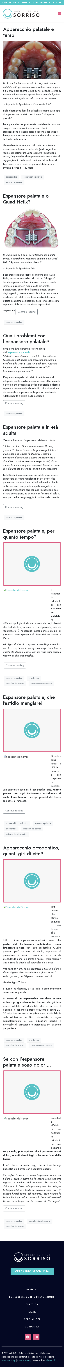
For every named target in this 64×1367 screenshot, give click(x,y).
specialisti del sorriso (15, 683)
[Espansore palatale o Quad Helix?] (32, 228)
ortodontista (34, 678)
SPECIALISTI (32, 1319)
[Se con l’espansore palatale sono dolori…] (32, 1092)
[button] (32, 1271)
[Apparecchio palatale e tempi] (32, 59)
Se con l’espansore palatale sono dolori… (27, 1061)
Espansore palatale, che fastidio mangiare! (29, 700)
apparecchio (11, 176)
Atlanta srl (50, 1360)
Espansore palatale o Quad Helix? (26, 198)
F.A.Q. (32, 1311)
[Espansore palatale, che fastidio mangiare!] (32, 730)
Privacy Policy (8, 1360)
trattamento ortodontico (41, 683)
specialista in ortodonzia (39, 1221)
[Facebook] (28, 1337)
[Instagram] (36, 1337)
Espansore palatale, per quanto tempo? (29, 533)
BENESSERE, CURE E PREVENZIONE (32, 1296)
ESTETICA (32, 1304)
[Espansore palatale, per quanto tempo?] (32, 563)
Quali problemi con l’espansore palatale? (26, 338)
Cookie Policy (24, 1360)
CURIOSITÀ (32, 1326)
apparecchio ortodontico (17, 823)
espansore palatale (14, 182)
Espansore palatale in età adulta (30, 429)
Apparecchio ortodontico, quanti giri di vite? (31, 850)
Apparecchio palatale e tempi (28, 32)
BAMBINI (32, 1289)
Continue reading (27, 312)
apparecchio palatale (32, 176)
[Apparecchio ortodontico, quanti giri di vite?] (32, 880)
